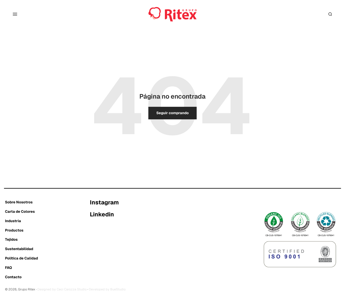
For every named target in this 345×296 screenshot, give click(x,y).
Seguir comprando (172, 113)
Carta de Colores (20, 211)
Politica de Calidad (21, 258)
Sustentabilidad (19, 249)
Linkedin (102, 214)
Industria (13, 221)
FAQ (8, 267)
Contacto (13, 277)
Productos (14, 230)
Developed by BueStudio (107, 289)
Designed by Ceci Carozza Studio (62, 289)
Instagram (104, 202)
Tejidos (11, 239)
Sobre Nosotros (19, 202)
